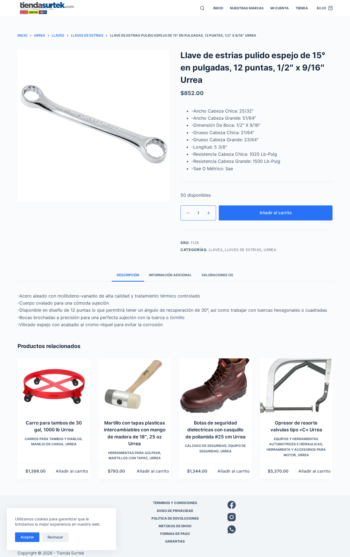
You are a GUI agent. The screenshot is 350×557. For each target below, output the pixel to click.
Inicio (218, 8)
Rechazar (55, 537)
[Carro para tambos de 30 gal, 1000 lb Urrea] (54, 385)
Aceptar (27, 537)
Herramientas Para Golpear (134, 453)
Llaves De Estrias (243, 249)
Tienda (302, 8)
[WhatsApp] (280, 529)
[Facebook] (280, 505)
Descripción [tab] (128, 275)
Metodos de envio (175, 526)
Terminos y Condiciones (175, 503)
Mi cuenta (279, 8)
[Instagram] (280, 517)
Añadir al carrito (275, 212)
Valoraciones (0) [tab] (217, 275)
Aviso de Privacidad (175, 511)
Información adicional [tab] (170, 275)
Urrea (270, 249)
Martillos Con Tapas (128, 458)
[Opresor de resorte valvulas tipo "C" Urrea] (296, 385)
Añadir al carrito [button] (72, 471)
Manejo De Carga (47, 444)
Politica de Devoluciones (175, 518)
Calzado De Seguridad (205, 446)
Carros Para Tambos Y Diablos (53, 439)
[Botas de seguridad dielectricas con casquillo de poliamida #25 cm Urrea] (215, 385)
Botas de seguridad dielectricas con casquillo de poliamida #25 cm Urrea (215, 430)
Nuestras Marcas (247, 8)
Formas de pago (175, 534)
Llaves (216, 249)
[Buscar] (202, 8)
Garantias (175, 541)
